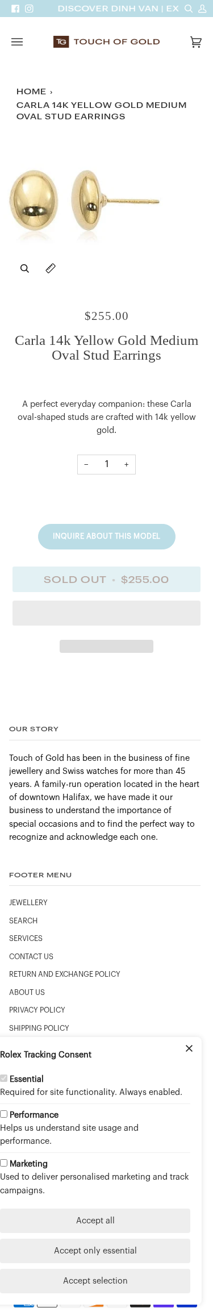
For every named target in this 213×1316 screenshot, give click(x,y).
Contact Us (31, 956)
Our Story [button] (34, 728)
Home (31, 92)
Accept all (95, 1221)
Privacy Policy (37, 1010)
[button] (106, 616)
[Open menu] (28, 41)
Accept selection (95, 1281)
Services (26, 938)
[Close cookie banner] (189, 1049)
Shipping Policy (39, 1028)
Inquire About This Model (107, 536)
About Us (27, 992)
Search (23, 921)
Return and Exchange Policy (64, 974)
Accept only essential (95, 1251)
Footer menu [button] (40, 874)
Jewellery (28, 902)
